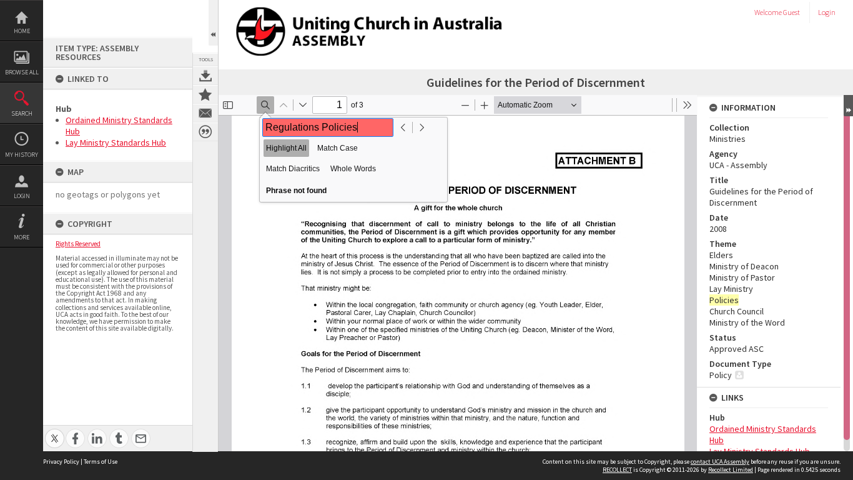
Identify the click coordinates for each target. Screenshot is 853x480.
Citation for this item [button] (205, 131)
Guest (791, 12)
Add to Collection (205, 94)
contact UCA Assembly (720, 462)
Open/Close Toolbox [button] (213, 23)
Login (22, 196)
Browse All (22, 72)
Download (205, 75)
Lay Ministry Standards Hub (116, 142)
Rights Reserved (78, 243)
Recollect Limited (730, 470)
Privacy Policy (61, 462)
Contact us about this (205, 113)
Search (21, 113)
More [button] (21, 237)
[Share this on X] (54, 432)
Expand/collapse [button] (848, 105)
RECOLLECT (617, 470)
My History (21, 155)
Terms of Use (100, 462)
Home (22, 31)
